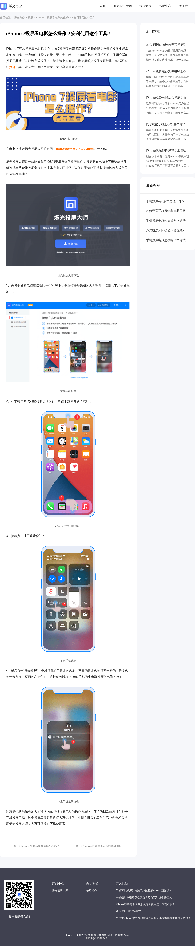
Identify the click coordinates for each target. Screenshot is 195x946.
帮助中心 (165, 6)
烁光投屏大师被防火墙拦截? (165, 230)
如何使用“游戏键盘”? (128, 911)
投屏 (30, 17)
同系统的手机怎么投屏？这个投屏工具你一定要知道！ (167, 124)
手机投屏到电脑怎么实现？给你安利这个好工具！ (145, 897)
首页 (103, 6)
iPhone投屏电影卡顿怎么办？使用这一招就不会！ (145, 904)
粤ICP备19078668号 (97, 938)
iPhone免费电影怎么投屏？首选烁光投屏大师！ (167, 97)
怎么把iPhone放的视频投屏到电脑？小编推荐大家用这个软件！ (153, 918)
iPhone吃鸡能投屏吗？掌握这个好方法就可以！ (167, 150)
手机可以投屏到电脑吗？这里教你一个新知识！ (144, 890)
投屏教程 (145, 6)
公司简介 (91, 890)
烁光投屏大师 (122, 6)
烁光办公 (19, 17)
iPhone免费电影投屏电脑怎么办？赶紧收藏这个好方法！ (166, 71)
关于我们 (185, 6)
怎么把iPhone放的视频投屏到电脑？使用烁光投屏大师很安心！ (167, 44)
